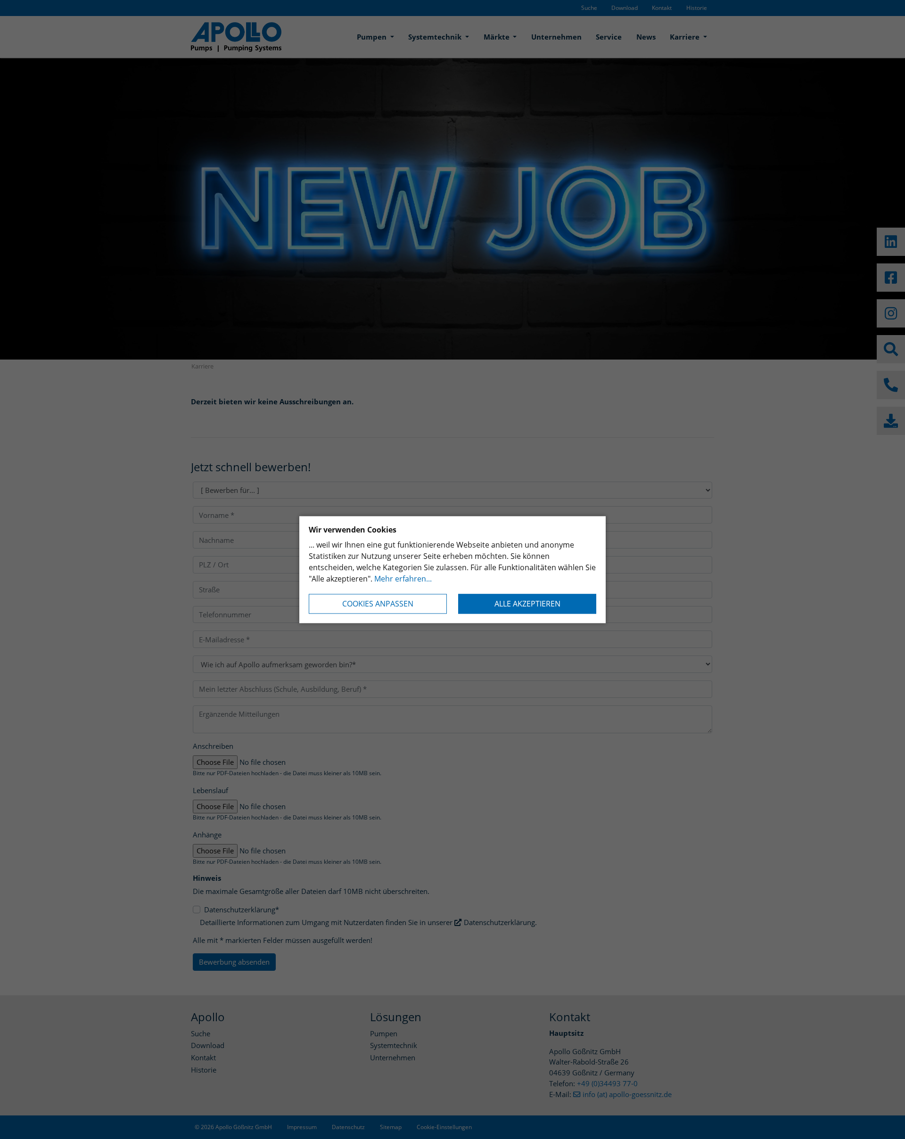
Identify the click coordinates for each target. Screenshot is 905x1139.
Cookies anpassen (377, 603)
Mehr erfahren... (403, 579)
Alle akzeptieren (527, 603)
